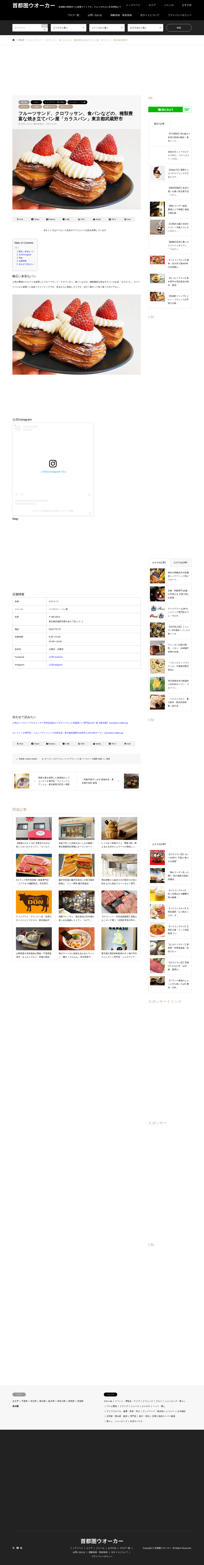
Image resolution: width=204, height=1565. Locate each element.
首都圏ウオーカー (102, 1541)
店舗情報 (23, 261)
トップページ (133, 5)
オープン (48, 759)
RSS (21, 1548)
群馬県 (71, 1401)
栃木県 (51, 1401)
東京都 (24, 102)
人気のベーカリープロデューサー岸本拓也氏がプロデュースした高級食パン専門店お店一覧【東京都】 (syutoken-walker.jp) (70, 723)
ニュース (135, 1406)
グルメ (36, 102)
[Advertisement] (102, 67)
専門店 (133, 1416)
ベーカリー (86, 759)
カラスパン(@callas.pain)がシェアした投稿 (53, 511)
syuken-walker (31, 759)
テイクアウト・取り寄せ (55, 102)
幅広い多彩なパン (26, 252)
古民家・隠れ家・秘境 (116, 1416)
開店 (108, 759)
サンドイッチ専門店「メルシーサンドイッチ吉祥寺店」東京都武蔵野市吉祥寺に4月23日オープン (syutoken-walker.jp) (67, 733)
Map (21, 258)
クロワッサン (58, 759)
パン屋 (78, 759)
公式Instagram (25, 255)
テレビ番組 (111, 1406)
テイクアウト (69, 759)
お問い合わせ (95, 15)
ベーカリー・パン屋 (77, 102)
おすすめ (187, 5)
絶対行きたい (65, 107)
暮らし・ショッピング (116, 1421)
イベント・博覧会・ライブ (127, 1401)
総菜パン (102, 759)
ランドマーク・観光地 (153, 1411)
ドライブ (124, 1406)
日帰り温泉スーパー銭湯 (163, 1416)
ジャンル (169, 5)
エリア (152, 5)
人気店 (36, 107)
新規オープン (50, 107)
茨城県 (80, 1401)
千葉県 (24, 1401)
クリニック (148, 1401)
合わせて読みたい (26, 264)
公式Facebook (55, 657)
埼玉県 (33, 1401)
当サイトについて (149, 15)
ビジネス (146, 1406)
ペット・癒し (159, 1406)
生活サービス (136, 1421)
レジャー (170, 1411)
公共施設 (181, 1411)
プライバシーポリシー (180, 15)
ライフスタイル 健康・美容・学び (123, 1411)
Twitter (13, 1548)
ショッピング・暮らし (175, 1401)
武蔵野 (95, 759)
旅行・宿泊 (144, 1416)
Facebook (17, 1548)
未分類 (15, 1406)
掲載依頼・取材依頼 (121, 15)
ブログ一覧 (73, 15)
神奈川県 (61, 1401)
